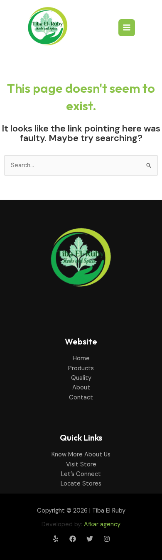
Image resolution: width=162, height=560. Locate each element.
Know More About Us (81, 454)
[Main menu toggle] (126, 27)
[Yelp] (55, 538)
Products (81, 368)
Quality (81, 378)
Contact (81, 397)
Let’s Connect (81, 474)
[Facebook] (72, 538)
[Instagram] (106, 538)
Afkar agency (102, 524)
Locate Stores (81, 484)
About (81, 388)
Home (81, 358)
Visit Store (81, 464)
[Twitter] (89, 538)
